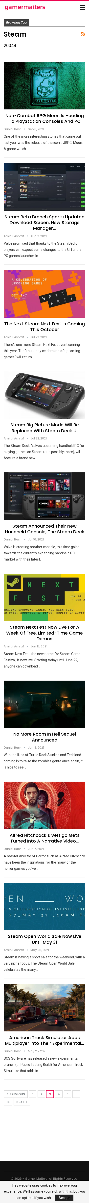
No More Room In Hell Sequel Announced (44, 737)
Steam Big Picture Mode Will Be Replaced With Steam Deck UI (44, 428)
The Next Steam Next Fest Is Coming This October (44, 327)
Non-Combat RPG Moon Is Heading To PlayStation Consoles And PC (44, 118)
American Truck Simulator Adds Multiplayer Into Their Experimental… (44, 1040)
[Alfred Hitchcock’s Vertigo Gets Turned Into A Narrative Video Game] (44, 805)
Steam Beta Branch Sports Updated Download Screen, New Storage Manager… (44, 222)
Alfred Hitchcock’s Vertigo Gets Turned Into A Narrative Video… (45, 838)
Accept (64, 1198)
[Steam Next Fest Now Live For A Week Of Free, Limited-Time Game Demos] (44, 597)
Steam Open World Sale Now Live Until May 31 (44, 939)
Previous (17, 1094)
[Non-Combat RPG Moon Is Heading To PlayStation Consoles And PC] (44, 85)
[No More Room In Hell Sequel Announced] (44, 704)
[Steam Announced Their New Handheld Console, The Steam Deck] (44, 496)
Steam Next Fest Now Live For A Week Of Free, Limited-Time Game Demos (44, 633)
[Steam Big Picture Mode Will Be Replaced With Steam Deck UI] (44, 395)
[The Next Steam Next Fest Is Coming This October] (44, 293)
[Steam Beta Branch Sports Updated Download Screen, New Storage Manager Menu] (44, 186)
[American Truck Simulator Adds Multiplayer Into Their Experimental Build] (44, 1007)
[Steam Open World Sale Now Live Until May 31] (44, 906)
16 (8, 1102)
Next (20, 1102)
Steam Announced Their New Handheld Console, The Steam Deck (44, 529)
